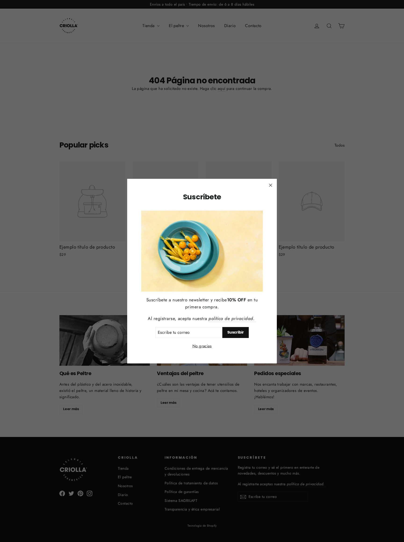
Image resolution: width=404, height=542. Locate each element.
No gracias (202, 345)
